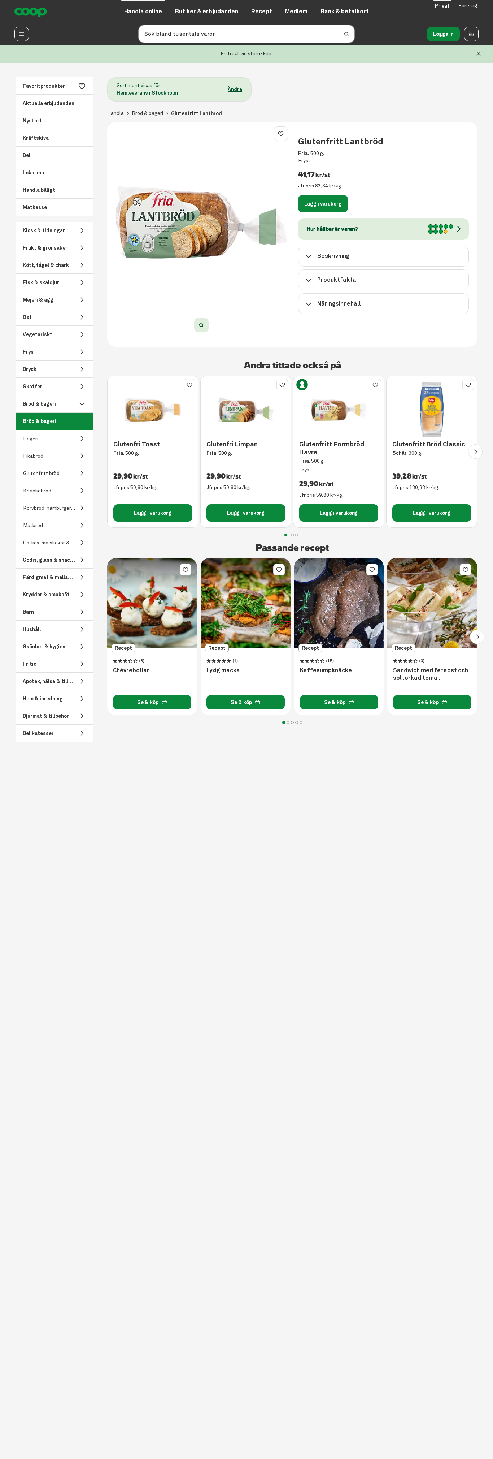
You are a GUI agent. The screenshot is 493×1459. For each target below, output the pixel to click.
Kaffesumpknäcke (326, 670)
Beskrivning (333, 256)
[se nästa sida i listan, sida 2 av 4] (475, 451)
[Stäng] (478, 54)
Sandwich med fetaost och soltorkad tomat (430, 674)
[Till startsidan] (30, 11)
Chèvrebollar (131, 670)
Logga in (443, 34)
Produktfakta (336, 280)
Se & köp (147, 702)
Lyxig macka (223, 670)
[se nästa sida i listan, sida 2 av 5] (477, 637)
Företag (467, 6)
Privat (442, 6)
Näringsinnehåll (339, 303)
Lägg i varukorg (323, 203)
